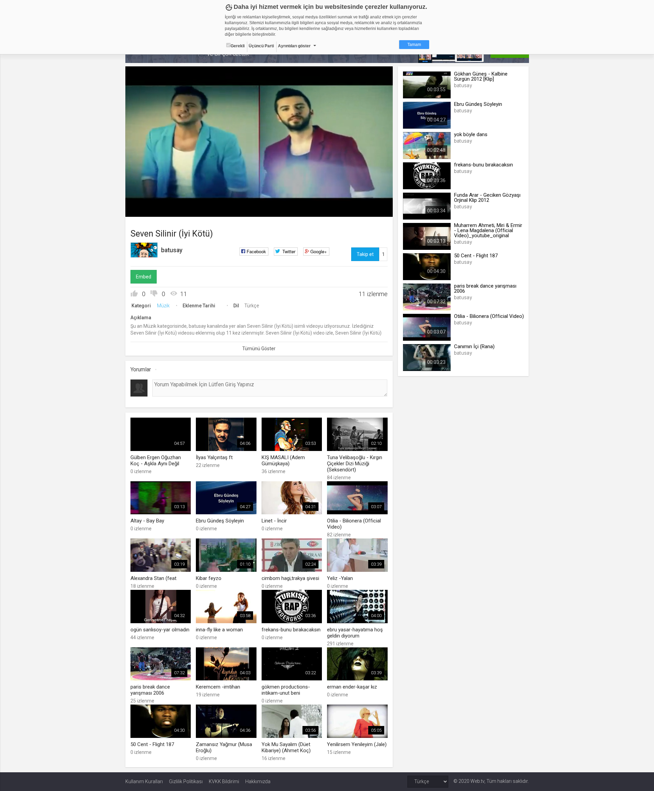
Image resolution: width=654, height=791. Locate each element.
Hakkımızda (257, 781)
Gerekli (238, 46)
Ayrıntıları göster (294, 46)
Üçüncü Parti (261, 46)
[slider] (259, 197)
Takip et (365, 254)
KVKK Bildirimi (224, 781)
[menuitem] (353, 209)
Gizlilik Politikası (186, 781)
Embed (143, 276)
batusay (172, 250)
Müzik (163, 305)
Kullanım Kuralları (144, 781)
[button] (147, 208)
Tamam (414, 44)
